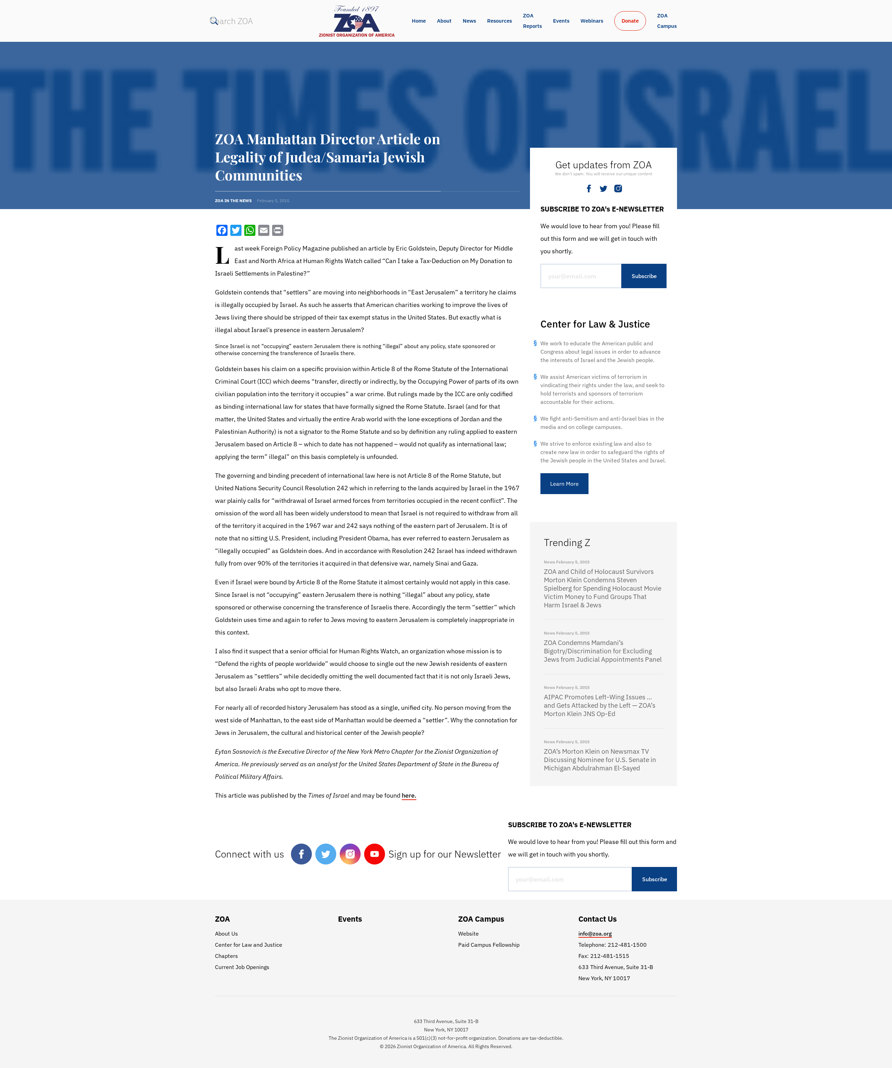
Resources (499, 20)
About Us (226, 933)
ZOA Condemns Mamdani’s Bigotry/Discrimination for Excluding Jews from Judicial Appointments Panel (603, 650)
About (444, 20)
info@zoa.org (595, 933)
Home (419, 20)
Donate (630, 20)
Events (561, 20)
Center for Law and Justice (248, 944)
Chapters (226, 955)
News (469, 20)
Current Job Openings (242, 966)
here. (409, 795)
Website (468, 933)
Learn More (564, 483)
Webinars (591, 20)
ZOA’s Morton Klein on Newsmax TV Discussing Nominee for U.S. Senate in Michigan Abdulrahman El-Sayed (600, 759)
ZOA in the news (233, 200)
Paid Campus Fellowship (489, 944)
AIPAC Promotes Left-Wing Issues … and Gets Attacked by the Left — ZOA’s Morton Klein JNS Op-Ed (599, 705)
